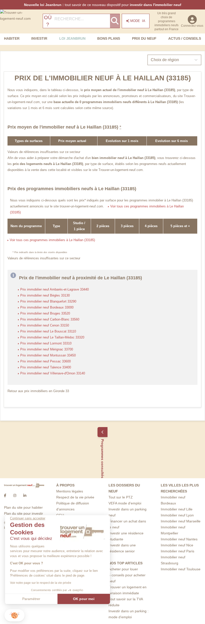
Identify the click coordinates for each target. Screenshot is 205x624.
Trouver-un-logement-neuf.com (120, 170)
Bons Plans (108, 38)
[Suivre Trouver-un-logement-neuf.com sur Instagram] (14, 495)
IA (137, 21)
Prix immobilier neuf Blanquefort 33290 (48, 301)
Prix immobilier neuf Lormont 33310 (46, 343)
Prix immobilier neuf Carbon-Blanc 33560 (49, 319)
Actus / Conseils (184, 38)
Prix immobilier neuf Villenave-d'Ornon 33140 (52, 373)
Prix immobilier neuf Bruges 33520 (45, 313)
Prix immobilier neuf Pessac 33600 (45, 361)
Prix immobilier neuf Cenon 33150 (44, 325)
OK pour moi (83, 599)
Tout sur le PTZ (120, 497)
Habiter (12, 38)
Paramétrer (31, 599)
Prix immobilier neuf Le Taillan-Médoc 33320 (52, 337)
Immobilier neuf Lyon (177, 515)
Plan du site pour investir (23, 513)
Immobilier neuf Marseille (180, 521)
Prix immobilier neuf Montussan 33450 (48, 355)
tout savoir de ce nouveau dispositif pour (102, 5)
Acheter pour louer (123, 569)
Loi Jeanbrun (72, 38)
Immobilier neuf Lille (176, 509)
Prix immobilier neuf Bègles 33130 (45, 295)
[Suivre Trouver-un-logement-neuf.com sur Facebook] (5, 495)
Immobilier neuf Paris (177, 551)
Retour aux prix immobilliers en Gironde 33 (38, 391)
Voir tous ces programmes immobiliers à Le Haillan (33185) (52, 240)
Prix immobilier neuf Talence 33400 (45, 367)
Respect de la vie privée (75, 497)
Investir (39, 38)
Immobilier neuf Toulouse (180, 569)
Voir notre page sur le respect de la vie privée (40, 583)
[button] (14, 615)
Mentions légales (69, 491)
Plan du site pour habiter (23, 507)
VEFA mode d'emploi (124, 503)
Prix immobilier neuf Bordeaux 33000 (47, 307)
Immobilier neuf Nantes (179, 539)
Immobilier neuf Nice (177, 545)
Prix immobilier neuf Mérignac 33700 (46, 349)
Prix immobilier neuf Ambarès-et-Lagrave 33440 (54, 289)
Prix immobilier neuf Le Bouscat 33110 (48, 331)
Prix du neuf (144, 38)
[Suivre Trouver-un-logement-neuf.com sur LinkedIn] (24, 495)
